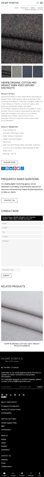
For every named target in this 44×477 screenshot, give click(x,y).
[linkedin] (11, 395)
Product (21, 475)
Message (31, 475)
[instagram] (2, 395)
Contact (13, 475)
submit (6, 276)
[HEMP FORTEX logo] (9, 2)
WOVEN (40, 8)
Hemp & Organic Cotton (34, 9)
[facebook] (6, 395)
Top (39, 475)
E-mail (4, 475)
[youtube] (24, 395)
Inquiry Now (9, 162)
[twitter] (19, 395)
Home (16, 8)
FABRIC (33, 8)
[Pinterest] (15, 395)
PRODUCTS (24, 8)
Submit (40, 387)
